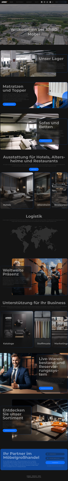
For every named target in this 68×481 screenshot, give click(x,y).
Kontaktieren (55, 462)
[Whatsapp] (47, 2)
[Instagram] (44, 2)
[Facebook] (41, 2)
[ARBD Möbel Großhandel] (4, 2)
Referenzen (33, 169)
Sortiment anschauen (46, 388)
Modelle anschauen (9, 104)
